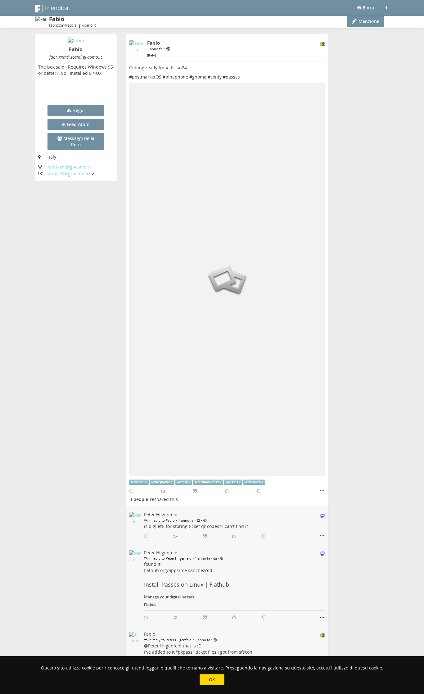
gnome (199, 77)
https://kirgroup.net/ (69, 174)
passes (233, 77)
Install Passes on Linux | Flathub (186, 584)
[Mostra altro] (322, 491)
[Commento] (131, 491)
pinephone (176, 77)
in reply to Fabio (161, 520)
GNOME (138, 482)
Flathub (150, 604)
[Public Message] (168, 49)
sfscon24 (178, 67)
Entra (368, 8)
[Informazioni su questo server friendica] (386, 8)
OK (212, 680)
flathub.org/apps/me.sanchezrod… (180, 570)
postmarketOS (146, 77)
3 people (139, 499)
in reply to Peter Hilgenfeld (169, 558)
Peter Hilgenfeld (165, 646)
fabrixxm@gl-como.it (68, 167)
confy (216, 77)
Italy (151, 55)
